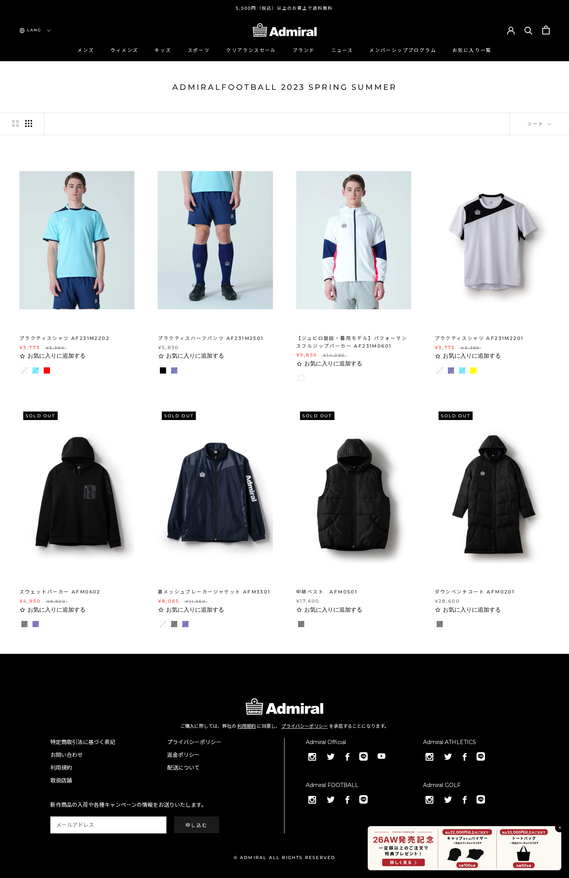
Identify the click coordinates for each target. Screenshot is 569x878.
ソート (536, 124)
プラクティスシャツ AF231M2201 (479, 338)
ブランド (304, 50)
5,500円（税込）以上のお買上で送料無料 (284, 8)
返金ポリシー (183, 754)
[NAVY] (177, 373)
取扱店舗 (61, 780)
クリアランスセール (251, 50)
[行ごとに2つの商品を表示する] (15, 123)
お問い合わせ (66, 754)
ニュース (342, 50)
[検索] (528, 30)
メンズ (85, 50)
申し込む (196, 825)
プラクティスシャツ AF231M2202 (64, 338)
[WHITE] (27, 373)
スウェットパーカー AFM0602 (60, 592)
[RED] (49, 373)
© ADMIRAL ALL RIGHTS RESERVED (285, 857)
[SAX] (38, 373)
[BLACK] (165, 373)
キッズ (162, 50)
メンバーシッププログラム (402, 50)
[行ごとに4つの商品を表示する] (28, 123)
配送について (183, 767)
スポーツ (199, 50)
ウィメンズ (124, 50)
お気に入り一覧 (472, 50)
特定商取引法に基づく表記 (82, 742)
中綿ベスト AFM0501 (326, 592)
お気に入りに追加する (56, 355)
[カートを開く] (546, 30)
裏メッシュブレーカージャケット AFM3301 (214, 592)
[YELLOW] (476, 373)
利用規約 (246, 726)
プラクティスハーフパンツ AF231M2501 (211, 338)
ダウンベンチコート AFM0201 (475, 592)
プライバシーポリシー (304, 726)
